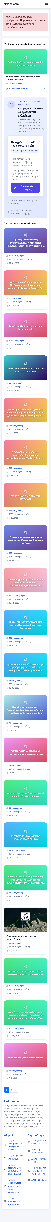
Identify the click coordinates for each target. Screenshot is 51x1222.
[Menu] (46, 4)
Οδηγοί (8, 1135)
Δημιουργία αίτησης (27, 188)
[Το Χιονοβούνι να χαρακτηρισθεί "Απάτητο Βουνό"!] (25, 70)
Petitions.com (10, 3)
